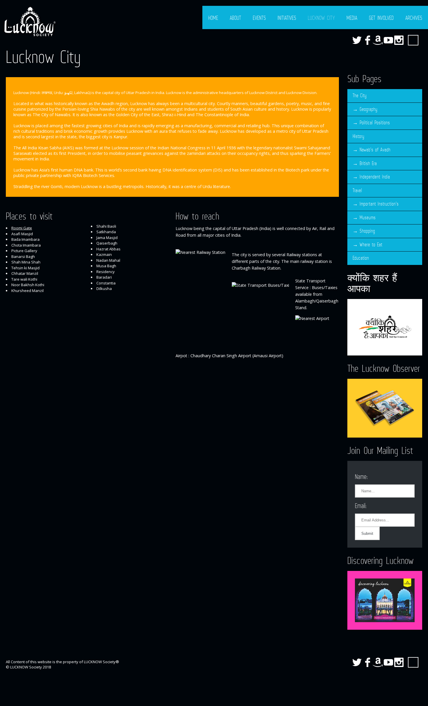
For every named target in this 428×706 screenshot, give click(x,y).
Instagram (399, 40)
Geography (368, 109)
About (235, 18)
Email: (361, 505)
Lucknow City (321, 18)
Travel (357, 190)
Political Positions (375, 122)
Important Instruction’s (379, 203)
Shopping (367, 230)
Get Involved (381, 18)
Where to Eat (371, 244)
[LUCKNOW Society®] (29, 21)
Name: (361, 476)
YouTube (388, 40)
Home (213, 18)
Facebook (367, 40)
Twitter (357, 40)
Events (259, 18)
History (358, 136)
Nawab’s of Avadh (375, 149)
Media (351, 18)
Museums (368, 217)
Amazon (378, 40)
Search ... (413, 40)
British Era (368, 163)
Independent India (375, 176)
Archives (413, 18)
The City (360, 95)
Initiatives (286, 18)
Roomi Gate (21, 228)
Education (361, 257)
